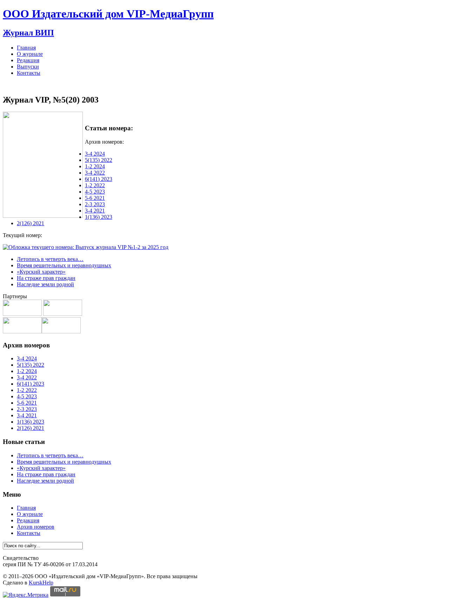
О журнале (30, 54)
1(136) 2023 (98, 217)
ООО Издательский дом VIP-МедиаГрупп (108, 13)
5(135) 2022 (98, 160)
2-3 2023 (95, 204)
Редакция (28, 60)
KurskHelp (41, 583)
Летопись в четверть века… (50, 259)
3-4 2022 (95, 173)
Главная (26, 48)
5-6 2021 (95, 198)
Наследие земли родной (45, 284)
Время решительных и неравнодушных (64, 265)
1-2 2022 (95, 185)
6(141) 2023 (98, 179)
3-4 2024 (95, 154)
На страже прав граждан (46, 278)
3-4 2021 (95, 211)
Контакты (28, 73)
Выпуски (28, 67)
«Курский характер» (41, 272)
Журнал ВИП (28, 32)
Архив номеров (35, 527)
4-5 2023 (95, 192)
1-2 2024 (95, 166)
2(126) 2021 (30, 223)
